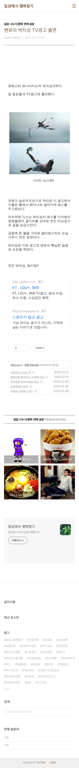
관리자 (53, 762)
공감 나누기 (16, 364)
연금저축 (33, 640)
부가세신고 (12, 670)
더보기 (7, 689)
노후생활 (52, 658)
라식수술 (47, 646)
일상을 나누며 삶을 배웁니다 (24, 532)
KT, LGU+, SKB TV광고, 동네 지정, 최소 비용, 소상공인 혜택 (37, 295)
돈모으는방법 (13, 652)
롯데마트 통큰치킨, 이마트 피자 (27, 376)
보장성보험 (35, 658)
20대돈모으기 (47, 676)
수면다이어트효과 (49, 670)
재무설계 (63, 640)
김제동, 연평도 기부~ (21, 390)
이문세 (30, 676)
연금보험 (21, 664)
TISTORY (41, 762)
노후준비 (31, 652)
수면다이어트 (13, 682)
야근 (8, 664)
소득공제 (47, 652)
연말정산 (64, 664)
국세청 (48, 640)
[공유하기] (20, 348)
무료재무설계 (28, 646)
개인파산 (29, 670)
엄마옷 (49, 664)
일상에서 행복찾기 (19, 6)
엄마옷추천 (69, 658)
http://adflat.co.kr (24, 281)
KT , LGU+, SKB (25, 287)
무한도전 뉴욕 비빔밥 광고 (24, 381)
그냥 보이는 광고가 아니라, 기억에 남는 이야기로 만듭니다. (37, 325)
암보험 (36, 664)
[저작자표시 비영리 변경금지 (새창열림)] (53, 348)
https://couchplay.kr (25, 311)
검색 (71, 712)
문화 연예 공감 (32, 364)
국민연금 (63, 646)
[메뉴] (74, 6)
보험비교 (10, 646)
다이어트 (42, 682)
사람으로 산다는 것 (20, 372)
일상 (28, 682)
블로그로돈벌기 (14, 640)
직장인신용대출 (14, 658)
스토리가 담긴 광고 (28, 317)
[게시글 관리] (25, 348)
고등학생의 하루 (19, 386)
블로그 (61, 652)
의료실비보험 (13, 676)
